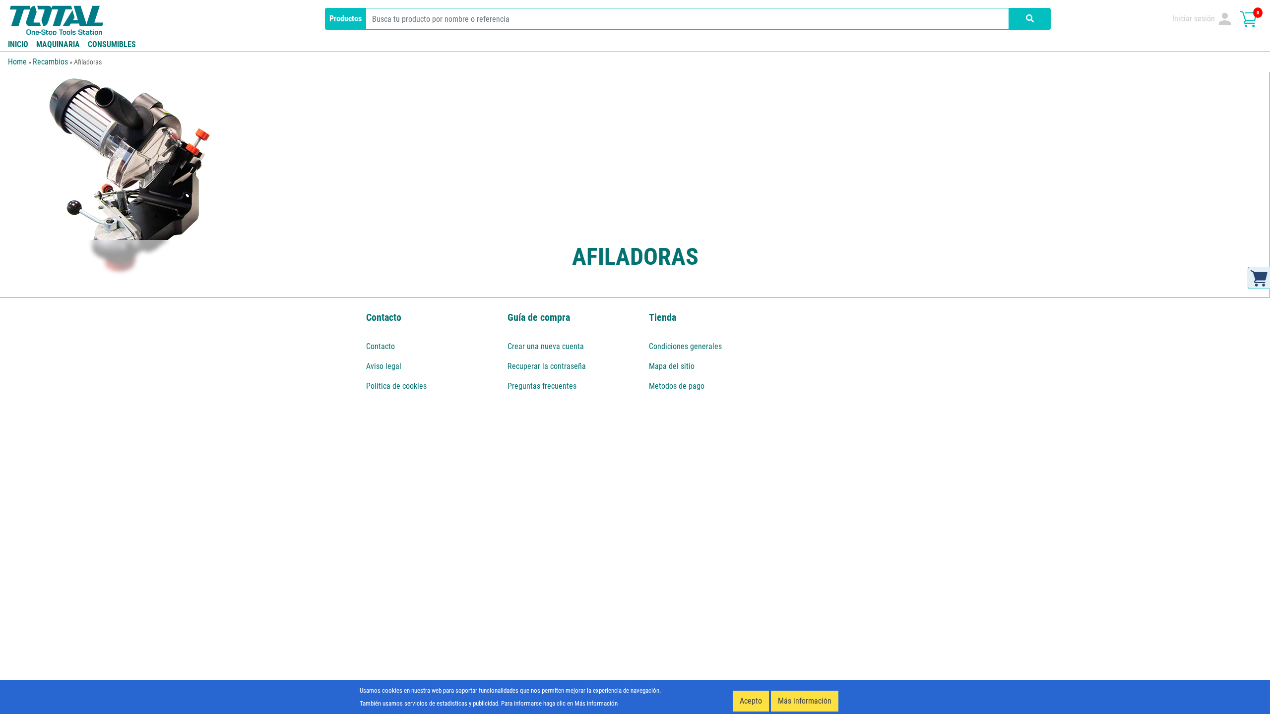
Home (17, 61)
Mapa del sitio (672, 366)
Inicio (18, 44)
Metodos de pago (676, 386)
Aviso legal (383, 366)
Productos (345, 18)
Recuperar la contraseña (547, 366)
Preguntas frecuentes (542, 386)
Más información (804, 701)
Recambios (50, 61)
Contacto (380, 346)
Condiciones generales (685, 346)
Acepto (751, 701)
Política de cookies (396, 386)
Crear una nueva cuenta (546, 346)
